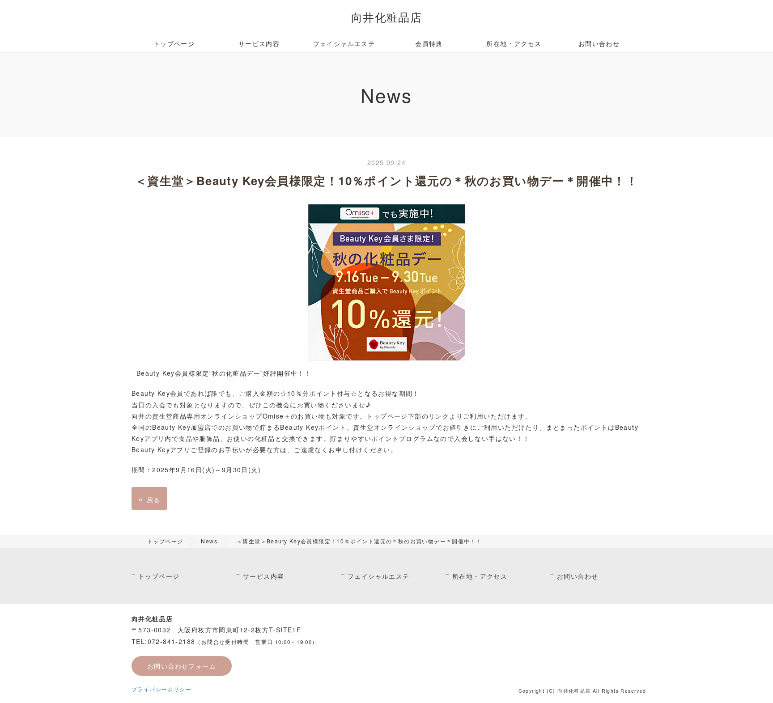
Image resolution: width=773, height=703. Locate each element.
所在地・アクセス (513, 43)
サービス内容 (259, 43)
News (209, 541)
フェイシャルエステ (344, 43)
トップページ (174, 43)
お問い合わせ (602, 43)
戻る (149, 498)
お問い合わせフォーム (181, 665)
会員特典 (429, 43)
